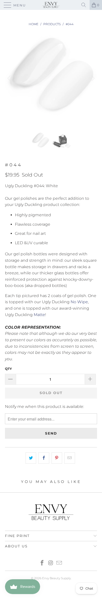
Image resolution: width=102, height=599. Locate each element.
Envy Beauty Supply (56, 578)
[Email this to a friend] (69, 458)
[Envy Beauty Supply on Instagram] (50, 563)
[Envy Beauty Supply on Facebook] (42, 563)
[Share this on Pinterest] (56, 458)
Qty (8, 369)
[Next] (92, 78)
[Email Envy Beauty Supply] (59, 563)
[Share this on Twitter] (31, 458)
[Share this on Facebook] (43, 458)
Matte (39, 314)
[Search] (83, 5)
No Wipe (79, 302)
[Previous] (10, 78)
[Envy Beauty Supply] (51, 5)
